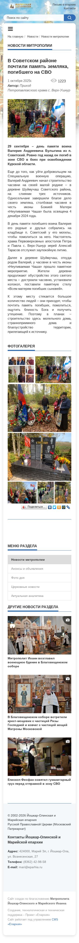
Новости (32, 36)
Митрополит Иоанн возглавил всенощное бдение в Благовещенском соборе (37, 662)
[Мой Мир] (63, 506)
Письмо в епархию (64, 4)
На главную (15, 36)
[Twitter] (54, 506)
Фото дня (18, 577)
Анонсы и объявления (27, 568)
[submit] (70, 17)
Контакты (70, 8)
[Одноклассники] (59, 506)
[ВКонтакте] (50, 506)
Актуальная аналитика (27, 596)
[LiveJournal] (68, 506)
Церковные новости (25, 586)
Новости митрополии (55, 36)
